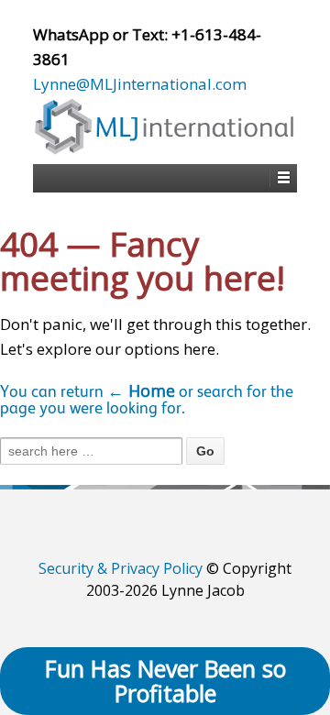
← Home (141, 391)
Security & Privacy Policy (120, 568)
